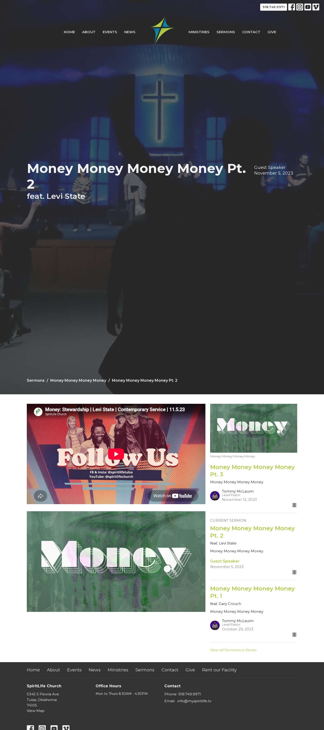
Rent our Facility (219, 670)
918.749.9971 (274, 7)
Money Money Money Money (78, 380)
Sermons (226, 32)
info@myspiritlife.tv (194, 701)
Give (272, 32)
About (89, 32)
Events (110, 32)
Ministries (199, 32)
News (129, 32)
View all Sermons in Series (233, 650)
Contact (251, 32)
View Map (36, 710)
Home (69, 32)
